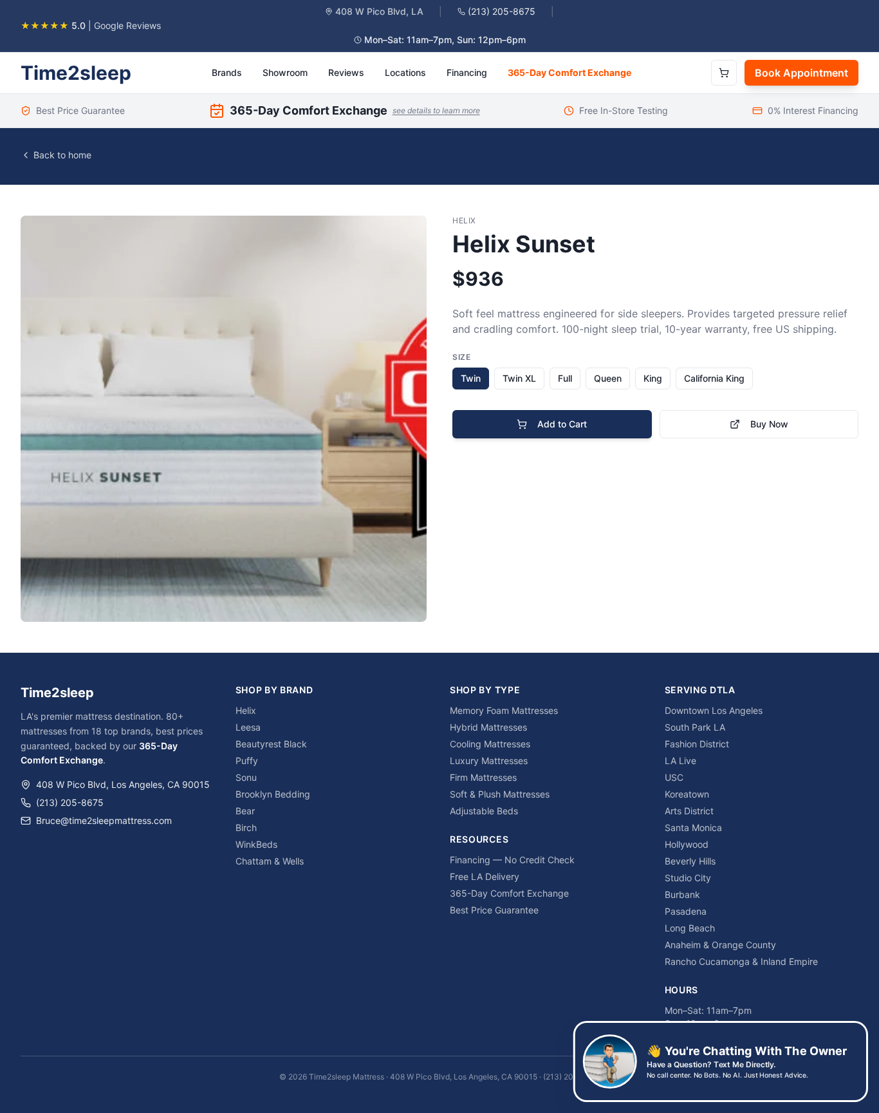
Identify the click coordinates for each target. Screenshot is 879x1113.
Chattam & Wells (270, 861)
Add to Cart (562, 423)
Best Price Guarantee (494, 909)
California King (714, 378)
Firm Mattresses (483, 777)
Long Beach (690, 927)
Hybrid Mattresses (488, 727)
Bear (245, 810)
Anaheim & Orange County (720, 944)
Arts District (689, 810)
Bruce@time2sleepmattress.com (104, 820)
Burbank (682, 894)
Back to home (62, 154)
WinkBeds (256, 844)
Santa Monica (693, 827)
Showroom (285, 72)
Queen (608, 378)
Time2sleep (76, 72)
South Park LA (695, 727)
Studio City (688, 877)
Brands (227, 72)
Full (565, 378)
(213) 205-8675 (501, 11)
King (652, 378)
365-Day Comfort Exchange (569, 72)
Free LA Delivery (484, 876)
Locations (405, 72)
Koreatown (687, 794)
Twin (471, 378)
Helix (246, 710)
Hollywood (686, 844)
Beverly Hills (690, 861)
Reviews (346, 72)
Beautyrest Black (271, 743)
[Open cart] (724, 73)
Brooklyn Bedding (273, 794)
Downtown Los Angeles (714, 710)
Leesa (248, 727)
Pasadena (686, 911)
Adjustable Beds (484, 810)
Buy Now (769, 423)
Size (461, 357)
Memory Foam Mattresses (504, 710)
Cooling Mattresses (490, 743)
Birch (246, 827)
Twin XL (519, 378)
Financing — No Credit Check (512, 859)
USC (674, 777)
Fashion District (697, 743)
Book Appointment (801, 72)
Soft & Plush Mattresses (500, 794)
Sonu (246, 777)
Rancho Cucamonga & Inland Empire (741, 961)
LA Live (680, 760)
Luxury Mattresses (489, 760)
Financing (467, 72)
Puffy (247, 760)
